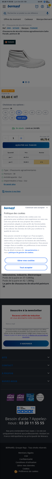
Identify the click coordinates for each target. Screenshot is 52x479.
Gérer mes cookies (26, 260)
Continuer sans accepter (35, 207)
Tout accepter (26, 267)
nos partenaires (31, 250)
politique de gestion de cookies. (21, 252)
